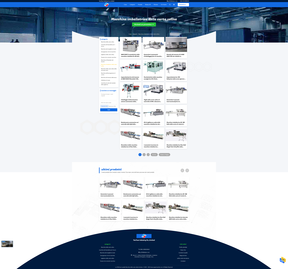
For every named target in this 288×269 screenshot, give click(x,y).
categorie (132, 4)
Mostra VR (148, 4)
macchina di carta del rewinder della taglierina (108, 83)
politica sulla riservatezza (183, 258)
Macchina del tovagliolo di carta (108, 49)
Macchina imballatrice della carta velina (109, 65)
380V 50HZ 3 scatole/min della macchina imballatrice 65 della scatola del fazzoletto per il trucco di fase (130, 55)
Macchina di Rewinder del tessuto (107, 60)
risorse (156, 4)
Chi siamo (163, 4)
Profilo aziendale (183, 247)
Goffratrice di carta (105, 80)
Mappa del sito (183, 255)
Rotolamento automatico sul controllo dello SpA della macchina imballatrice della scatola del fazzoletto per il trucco (129, 123)
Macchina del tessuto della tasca (109, 77)
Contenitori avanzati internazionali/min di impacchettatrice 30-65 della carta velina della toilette (176, 100)
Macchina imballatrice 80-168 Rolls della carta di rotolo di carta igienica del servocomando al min (176, 123)
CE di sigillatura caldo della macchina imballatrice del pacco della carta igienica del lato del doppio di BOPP (152, 123)
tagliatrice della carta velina (107, 54)
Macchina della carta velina (107, 41)
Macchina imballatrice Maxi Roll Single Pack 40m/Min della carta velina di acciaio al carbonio (176, 146)
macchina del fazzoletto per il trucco (108, 45)
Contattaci (183, 261)
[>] (148, 154)
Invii (109, 109)
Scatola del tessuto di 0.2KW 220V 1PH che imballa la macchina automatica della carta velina (175, 55)
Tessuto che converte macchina (108, 57)
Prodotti (140, 4)
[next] (187, 170)
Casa (125, 4)
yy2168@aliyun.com (172, 1)
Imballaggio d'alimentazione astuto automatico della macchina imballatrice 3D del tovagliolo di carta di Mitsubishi (130, 100)
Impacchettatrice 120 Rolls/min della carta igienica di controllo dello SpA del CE (176, 78)
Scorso (154, 154)
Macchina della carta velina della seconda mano (109, 69)
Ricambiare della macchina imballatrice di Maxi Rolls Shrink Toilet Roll (129, 146)
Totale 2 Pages (164, 154)
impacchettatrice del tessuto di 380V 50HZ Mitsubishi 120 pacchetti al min (130, 78)
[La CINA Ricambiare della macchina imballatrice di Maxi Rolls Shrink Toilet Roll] (130, 135)
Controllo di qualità (183, 252)
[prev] (182, 170)
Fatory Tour (183, 250)
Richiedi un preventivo (184, 4)
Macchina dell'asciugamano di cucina (108, 74)
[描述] (174, 4)
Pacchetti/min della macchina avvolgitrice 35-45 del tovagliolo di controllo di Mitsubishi (153, 78)
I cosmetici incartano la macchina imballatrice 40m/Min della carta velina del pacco (153, 146)
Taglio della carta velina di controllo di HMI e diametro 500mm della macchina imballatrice (152, 100)
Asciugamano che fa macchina (108, 51)
